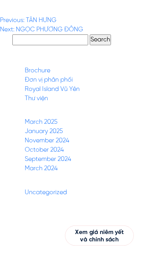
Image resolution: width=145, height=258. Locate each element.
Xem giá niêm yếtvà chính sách (99, 236)
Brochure (37, 70)
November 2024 (47, 140)
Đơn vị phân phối (49, 80)
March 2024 (41, 168)
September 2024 (48, 159)
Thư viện (36, 98)
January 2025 (44, 131)
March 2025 (41, 122)
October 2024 (44, 150)
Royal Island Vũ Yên (52, 89)
